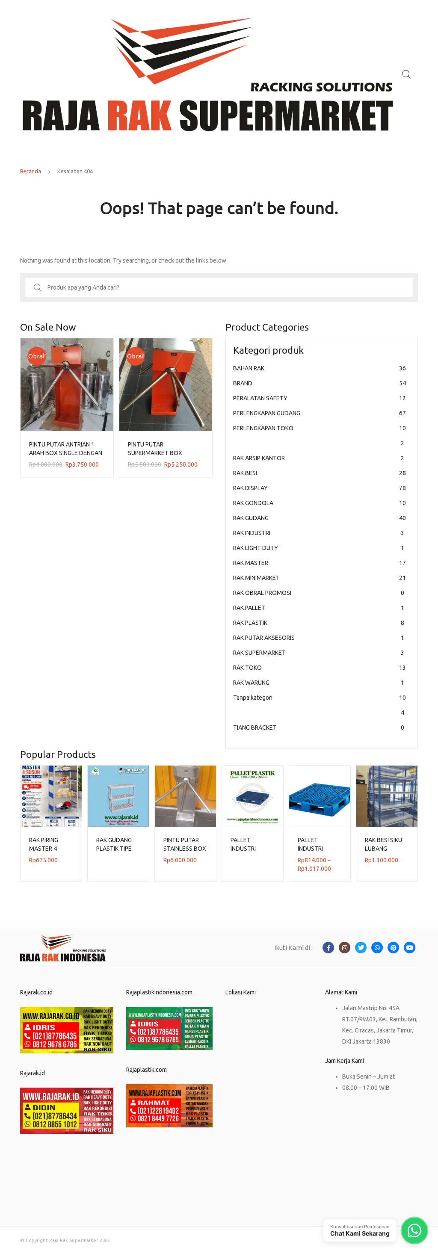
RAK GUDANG (319, 518)
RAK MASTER (319, 562)
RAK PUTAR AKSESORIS (318, 637)
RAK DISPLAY (319, 488)
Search (406, 74)
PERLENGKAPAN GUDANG (319, 413)
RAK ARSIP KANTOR (318, 458)
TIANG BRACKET (318, 727)
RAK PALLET (318, 607)
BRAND (319, 383)
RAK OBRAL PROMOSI (318, 592)
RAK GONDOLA (319, 503)
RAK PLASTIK (318, 622)
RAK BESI (319, 473)
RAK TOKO (319, 667)
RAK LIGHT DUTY (318, 547)
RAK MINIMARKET (319, 577)
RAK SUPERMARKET (318, 652)
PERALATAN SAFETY (319, 398)
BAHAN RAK (319, 368)
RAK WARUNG (318, 682)
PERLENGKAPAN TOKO (319, 436)
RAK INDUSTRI (318, 532)
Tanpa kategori (319, 705)
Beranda (30, 171)
